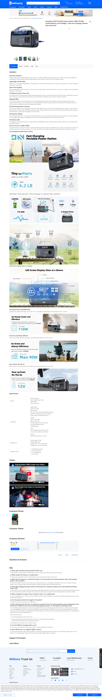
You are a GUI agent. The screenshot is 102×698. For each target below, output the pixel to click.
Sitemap (11, 678)
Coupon (42, 7)
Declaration (39, 672)
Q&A (32, 66)
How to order (11, 668)
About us (11, 671)
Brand (29, 7)
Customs (39, 674)
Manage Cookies (7, 695)
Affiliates (25, 674)
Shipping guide (26, 668)
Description (13, 66)
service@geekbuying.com (78, 668)
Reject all (94, 695)
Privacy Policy (9, 691)
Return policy (39, 669)
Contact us (11, 672)
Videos (20, 66)
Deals (35, 7)
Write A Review (15, 549)
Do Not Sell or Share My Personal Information (41, 676)
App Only (49, 7)
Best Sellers (21, 7)
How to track (11, 669)
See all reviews (24, 549)
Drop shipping (26, 672)
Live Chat (75, 674)
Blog (56, 7)
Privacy (38, 671)
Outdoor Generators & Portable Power (21, 18)
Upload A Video (50, 532)
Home (10, 18)
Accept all (79, 695)
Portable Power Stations (36, 18)
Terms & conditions (40, 668)
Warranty (11, 674)
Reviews (27, 66)
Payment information (27, 669)
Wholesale (25, 671)
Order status (11, 677)
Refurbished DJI (64, 7)
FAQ (37, 66)
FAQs (10, 675)
